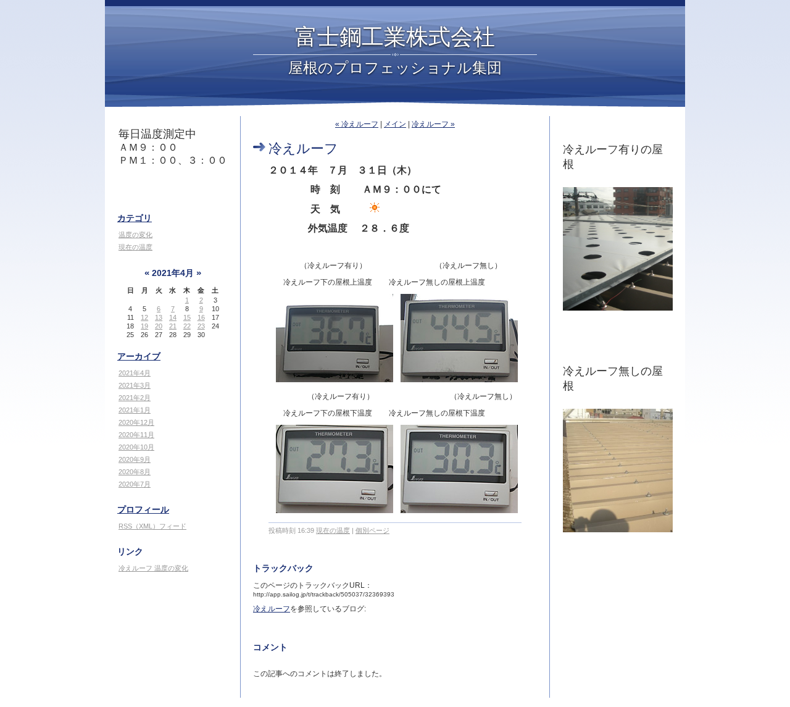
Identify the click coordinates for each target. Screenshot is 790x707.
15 (187, 317)
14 (173, 317)
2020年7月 (134, 484)
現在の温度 (135, 247)
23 (201, 326)
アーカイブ (138, 356)
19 (144, 326)
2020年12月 (136, 422)
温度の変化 (135, 234)
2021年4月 (134, 373)
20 (158, 326)
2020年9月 (134, 459)
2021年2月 (134, 397)
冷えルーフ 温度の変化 (153, 568)
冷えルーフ (271, 609)
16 (201, 317)
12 (144, 317)
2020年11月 (136, 434)
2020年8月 (134, 471)
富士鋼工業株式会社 (395, 36)
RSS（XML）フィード (152, 526)
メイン (395, 124)
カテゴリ (134, 218)
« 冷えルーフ (356, 124)
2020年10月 (136, 447)
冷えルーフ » (433, 124)
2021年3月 (134, 385)
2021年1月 (134, 410)
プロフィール (143, 509)
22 (187, 326)
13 (158, 317)
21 (173, 326)
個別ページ (372, 530)
